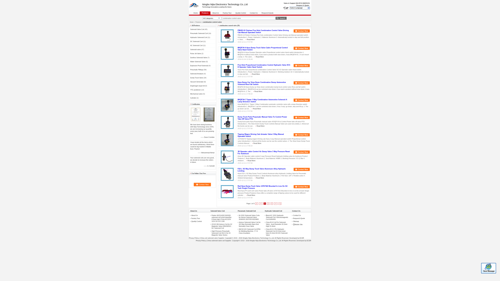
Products (205, 13)
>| (280, 204)
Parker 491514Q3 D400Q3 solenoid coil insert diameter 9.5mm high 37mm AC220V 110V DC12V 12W (222, 218)
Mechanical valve (196, 94)
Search (282, 18)
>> (276, 204)
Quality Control (240, 13)
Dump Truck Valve (196, 78)
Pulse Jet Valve (195, 54)
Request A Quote (302, 5)
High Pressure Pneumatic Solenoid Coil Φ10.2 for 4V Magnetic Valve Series (221, 233)
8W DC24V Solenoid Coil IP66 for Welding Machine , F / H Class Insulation (249, 231)
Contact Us (254, 13)
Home (195, 13)
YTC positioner (195, 90)
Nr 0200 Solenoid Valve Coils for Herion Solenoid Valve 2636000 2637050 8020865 (249, 217)
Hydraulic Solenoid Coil (198, 37)
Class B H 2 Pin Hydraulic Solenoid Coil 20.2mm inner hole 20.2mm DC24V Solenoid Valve (277, 232)
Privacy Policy (194, 238)
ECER (302, 238)
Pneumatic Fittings (196, 70)
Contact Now (303, 31)
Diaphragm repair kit (197, 86)
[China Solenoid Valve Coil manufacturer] (195, 5)
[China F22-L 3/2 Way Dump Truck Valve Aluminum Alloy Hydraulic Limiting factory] (227, 174)
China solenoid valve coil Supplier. (219, 241)
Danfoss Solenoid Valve (198, 58)
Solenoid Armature (196, 74)
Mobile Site (299, 224)
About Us (215, 13)
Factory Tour (227, 13)
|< (256, 204)
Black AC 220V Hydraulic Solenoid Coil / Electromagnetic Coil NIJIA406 (277, 217)
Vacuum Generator (197, 82)
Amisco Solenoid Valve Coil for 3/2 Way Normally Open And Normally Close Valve (250, 224)
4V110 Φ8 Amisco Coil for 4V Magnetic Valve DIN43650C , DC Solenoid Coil (222, 226)
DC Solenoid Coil (196, 41)
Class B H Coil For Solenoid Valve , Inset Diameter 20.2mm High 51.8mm (276, 224)
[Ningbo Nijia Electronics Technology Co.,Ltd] (309, 8)
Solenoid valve (195, 49)
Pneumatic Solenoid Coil (199, 33)
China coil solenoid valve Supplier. (212, 238)
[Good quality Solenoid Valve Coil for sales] (195, 121)
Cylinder (193, 98)
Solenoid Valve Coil (197, 29)
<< (261, 204)
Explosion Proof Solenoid (199, 66)
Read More (251, 39)
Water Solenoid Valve (197, 62)
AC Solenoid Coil (196, 45)
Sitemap (296, 221)
